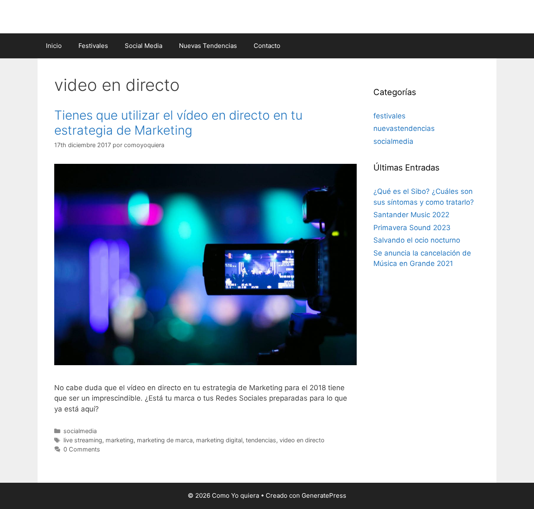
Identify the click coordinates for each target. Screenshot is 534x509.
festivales (389, 116)
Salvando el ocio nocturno (416, 240)
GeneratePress (324, 495)
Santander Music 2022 (411, 215)
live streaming (82, 440)
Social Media (143, 46)
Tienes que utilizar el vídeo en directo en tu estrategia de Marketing (178, 123)
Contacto (267, 46)
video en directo (302, 440)
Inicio (54, 46)
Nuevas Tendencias (208, 46)
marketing (120, 440)
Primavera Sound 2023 (412, 227)
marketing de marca (165, 440)
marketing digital (219, 440)
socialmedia (80, 430)
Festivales (93, 46)
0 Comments (81, 449)
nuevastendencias (404, 128)
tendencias (261, 440)
